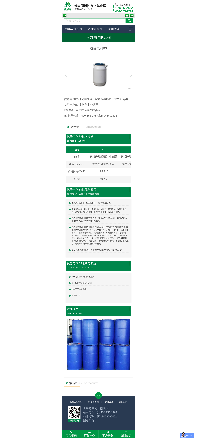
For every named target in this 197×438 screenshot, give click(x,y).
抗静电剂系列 (73, 29)
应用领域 (113, 29)
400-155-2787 (124, 11)
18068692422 (124, 8)
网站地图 (123, 402)
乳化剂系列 (95, 29)
